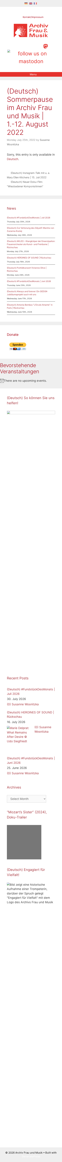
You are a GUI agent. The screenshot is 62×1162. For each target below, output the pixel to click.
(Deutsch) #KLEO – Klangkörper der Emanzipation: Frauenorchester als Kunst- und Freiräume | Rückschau (31, 244)
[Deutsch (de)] (26, 3)
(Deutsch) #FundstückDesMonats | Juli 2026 (28, 217)
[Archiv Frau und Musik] (31, 36)
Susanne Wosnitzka (25, 704)
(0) (9, 704)
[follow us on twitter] (16, 46)
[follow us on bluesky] (31, 57)
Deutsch (12, 159)
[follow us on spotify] (40, 46)
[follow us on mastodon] (45, 46)
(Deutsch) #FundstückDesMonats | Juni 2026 (29, 281)
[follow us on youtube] (34, 46)
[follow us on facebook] (22, 46)
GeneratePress (31, 1156)
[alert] (31, 381)
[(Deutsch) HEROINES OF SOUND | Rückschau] (20, 739)
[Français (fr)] (35, 3)
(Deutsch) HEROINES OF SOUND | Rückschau (29, 257)
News (11, 208)
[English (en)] (30, 3)
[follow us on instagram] (28, 46)
